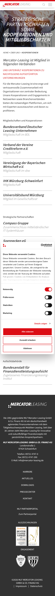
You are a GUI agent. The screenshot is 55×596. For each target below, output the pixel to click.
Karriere (27, 471)
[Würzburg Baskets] (20, 560)
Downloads (27, 485)
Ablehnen (27, 348)
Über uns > (16, 52)
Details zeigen (40, 323)
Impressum (21, 586)
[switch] (48, 297)
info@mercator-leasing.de (30, 460)
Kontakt (27, 498)
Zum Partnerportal (27, 514)
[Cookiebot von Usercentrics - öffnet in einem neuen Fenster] (41, 245)
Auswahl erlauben (27, 340)
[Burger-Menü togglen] (50, 4)
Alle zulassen (28, 332)
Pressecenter (27, 491)
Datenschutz (36, 586)
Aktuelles (27, 478)
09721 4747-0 (31, 454)
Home (5, 52)
